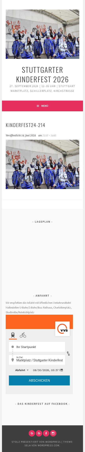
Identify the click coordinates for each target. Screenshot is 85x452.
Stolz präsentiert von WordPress (36, 441)
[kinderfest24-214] (42, 188)
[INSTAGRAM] (53, 433)
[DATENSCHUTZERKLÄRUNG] (39, 433)
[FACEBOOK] (46, 433)
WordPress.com (49, 445)
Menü (44, 106)
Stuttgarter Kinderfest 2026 (42, 74)
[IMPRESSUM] (32, 433)
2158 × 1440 (49, 135)
